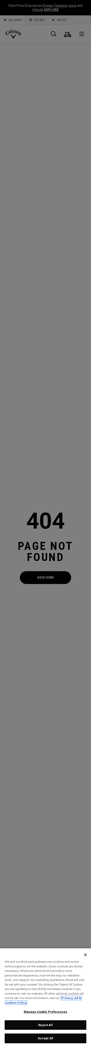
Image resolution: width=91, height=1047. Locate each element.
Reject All (45, 1025)
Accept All (45, 1038)
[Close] (85, 955)
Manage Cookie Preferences (45, 1011)
